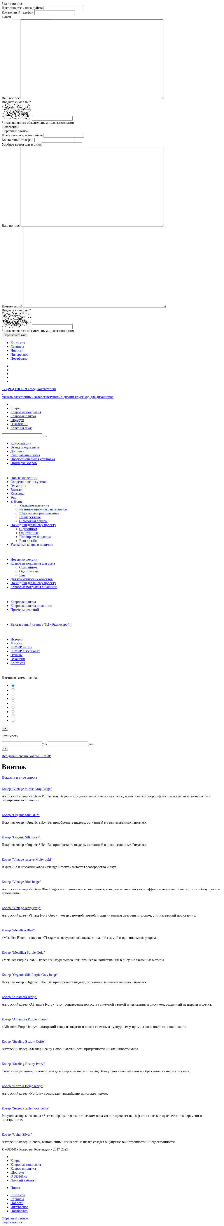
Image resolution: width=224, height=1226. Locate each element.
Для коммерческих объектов (31, 579)
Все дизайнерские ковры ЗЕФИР (26, 756)
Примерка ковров (23, 463)
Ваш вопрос (11, 98)
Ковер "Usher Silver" (17, 1134)
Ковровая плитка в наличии (31, 606)
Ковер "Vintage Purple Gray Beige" (27, 789)
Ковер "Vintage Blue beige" (21, 882)
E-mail (6, 17)
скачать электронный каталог (24, 397)
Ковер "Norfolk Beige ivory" (22, 1086)
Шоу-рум (17, 420)
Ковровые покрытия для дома (32, 563)
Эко (13, 497)
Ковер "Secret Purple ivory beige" (25, 1108)
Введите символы (16, 102)
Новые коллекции (23, 478)
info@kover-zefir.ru (42, 389)
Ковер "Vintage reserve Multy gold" (27, 859)
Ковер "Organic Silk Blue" (21, 815)
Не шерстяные (30, 517)
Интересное (19, 354)
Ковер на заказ (21, 428)
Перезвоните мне (15, 335)
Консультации (21, 443)
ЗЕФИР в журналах (25, 651)
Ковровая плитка (23, 416)
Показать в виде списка (19, 777)
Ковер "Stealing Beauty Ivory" (23, 1064)
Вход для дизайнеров (98, 397)
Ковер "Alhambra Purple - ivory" (25, 1019)
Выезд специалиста (25, 447)
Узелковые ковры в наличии (31, 544)
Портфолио (19, 358)
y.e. (45, 743)
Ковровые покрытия (25, 412)
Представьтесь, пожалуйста (22, 8)
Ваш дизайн (28, 541)
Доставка (17, 451)
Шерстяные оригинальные (39, 513)
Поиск (15, 1188)
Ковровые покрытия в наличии (33, 587)
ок (5, 728)
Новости (16, 350)
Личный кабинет (23, 1180)
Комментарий (12, 306)
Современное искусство (28, 482)
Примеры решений (24, 609)
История (16, 639)
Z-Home (16, 501)
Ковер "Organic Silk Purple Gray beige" (30, 975)
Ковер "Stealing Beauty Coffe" (23, 1041)
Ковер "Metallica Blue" (18, 930)
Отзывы (16, 655)
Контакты (17, 343)
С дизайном (28, 529)
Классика (17, 493)
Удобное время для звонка (21, 144)
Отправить (11, 127)
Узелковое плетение (34, 505)
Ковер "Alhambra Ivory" (19, 997)
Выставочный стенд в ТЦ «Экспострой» (40, 624)
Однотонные (28, 533)
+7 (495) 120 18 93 (15, 389)
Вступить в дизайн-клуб (64, 397)
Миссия (16, 643)
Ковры (15, 408)
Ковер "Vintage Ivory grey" (21, 908)
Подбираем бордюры (35, 537)
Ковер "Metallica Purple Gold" (23, 952)
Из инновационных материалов (43, 509)
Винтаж (16, 489)
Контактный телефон (17, 12)
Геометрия (18, 486)
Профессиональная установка (32, 459)
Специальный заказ (25, 455)
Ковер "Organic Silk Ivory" (21, 837)
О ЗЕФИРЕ (19, 424)
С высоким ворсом (33, 521)
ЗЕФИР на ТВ (21, 647)
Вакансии (17, 659)
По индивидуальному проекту (33, 525)
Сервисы (17, 347)
